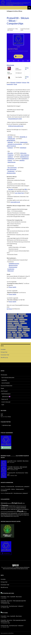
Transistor (10, 337)
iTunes (10, 287)
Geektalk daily (11, 138)
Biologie (15, 503)
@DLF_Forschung (11, 146)
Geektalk (10, 136)
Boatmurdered (22, 314)
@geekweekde (23, 142)
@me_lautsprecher (11, 169)
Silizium (15, 335)
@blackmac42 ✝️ (6, 396)
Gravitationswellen (12, 507)
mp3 (2, 414)
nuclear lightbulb (23, 326)
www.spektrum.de (15, 202)
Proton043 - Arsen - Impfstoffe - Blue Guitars (18, 461)
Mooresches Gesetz (12, 326)
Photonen (15, 511)
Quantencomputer (12, 330)
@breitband (23, 147)
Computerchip (11, 317)
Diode (16, 319)
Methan (22, 509)
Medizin (19, 509)
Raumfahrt (3, 514)
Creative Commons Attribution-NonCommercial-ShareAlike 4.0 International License (16, 568)
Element (18, 506)
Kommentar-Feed (5, 354)
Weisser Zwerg (13, 516)
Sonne (15, 514)
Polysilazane (26, 328)
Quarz (20, 330)
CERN (23, 503)
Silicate (24, 332)
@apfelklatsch (25, 158)
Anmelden (3, 349)
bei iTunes (9, 308)
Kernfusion (23, 507)
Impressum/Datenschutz (6, 385)
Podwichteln (4, 513)
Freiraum (24, 82)
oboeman (3, 486)
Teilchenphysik (7, 516)
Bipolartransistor (13, 265)
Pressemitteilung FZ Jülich (15, 118)
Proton (8, 513)
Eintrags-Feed (4, 352)
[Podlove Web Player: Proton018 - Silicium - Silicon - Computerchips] (18, 47)
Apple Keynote (11, 162)
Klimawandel (4, 509)
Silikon (9, 335)
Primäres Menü (29, 8)
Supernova (26, 514)
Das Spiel (10, 189)
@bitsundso (23, 153)
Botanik (20, 503)
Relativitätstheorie (10, 514)
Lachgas (8, 509)
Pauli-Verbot (10, 511)
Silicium (10, 334)
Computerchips (20, 317)
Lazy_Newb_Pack (19, 193)
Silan (9, 332)
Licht (16, 509)
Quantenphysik (14, 513)
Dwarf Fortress (23, 319)
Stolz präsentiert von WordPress (7, 633)
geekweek (10, 142)
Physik (19, 328)
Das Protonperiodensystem (8, 377)
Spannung (18, 514)
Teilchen (2, 516)
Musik (15, 84)
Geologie (22, 321)
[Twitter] (27, 68)
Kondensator (11, 171)
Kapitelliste (4, 380)
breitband (10, 147)
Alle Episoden (4, 374)
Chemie (4, 505)
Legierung (13, 509)
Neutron (27, 509)
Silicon (15, 334)
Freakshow (10, 155)
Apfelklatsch (11, 158)
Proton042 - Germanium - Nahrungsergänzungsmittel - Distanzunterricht (17, 467)
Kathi (3, 404)
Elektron (15, 506)
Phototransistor (13, 267)
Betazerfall (9, 503)
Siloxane (21, 335)
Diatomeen (10, 319)
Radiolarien (26, 330)
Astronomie (4, 503)
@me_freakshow (25, 155)
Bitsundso (10, 153)
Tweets (2, 388)
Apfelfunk (10, 156)
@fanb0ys (22, 160)
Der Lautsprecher (12, 167)
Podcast (25, 511)
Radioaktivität (26, 513)
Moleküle (18, 82)
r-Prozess (19, 513)
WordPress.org (4, 357)
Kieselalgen (23, 323)
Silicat (18, 332)
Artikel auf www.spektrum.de (15, 126)
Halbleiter (16, 323)
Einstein (10, 506)
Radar (22, 513)
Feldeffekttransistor (14, 263)
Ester (25, 506)
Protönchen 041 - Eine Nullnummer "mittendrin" (12, 606)
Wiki (25, 189)
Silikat (20, 334)
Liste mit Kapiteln (6, 383)
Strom (26, 335)
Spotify (14, 287)
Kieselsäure (10, 325)
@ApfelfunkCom (24, 156)
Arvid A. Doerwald (6, 402)
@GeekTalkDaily (11, 140)
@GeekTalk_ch (23, 136)
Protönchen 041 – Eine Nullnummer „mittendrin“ (18, 486)
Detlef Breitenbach (6, 393)
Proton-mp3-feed (9, 593)
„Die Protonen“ (4, 391)
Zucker (17, 516)
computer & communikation (15, 144)
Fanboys (10, 160)
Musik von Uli (5, 399)
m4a (2, 415)
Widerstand (10, 270)
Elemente (13, 82)
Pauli (2, 511)
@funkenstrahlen (11, 173)
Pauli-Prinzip (5, 511)
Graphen (10, 323)
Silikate (25, 334)
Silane (13, 332)
